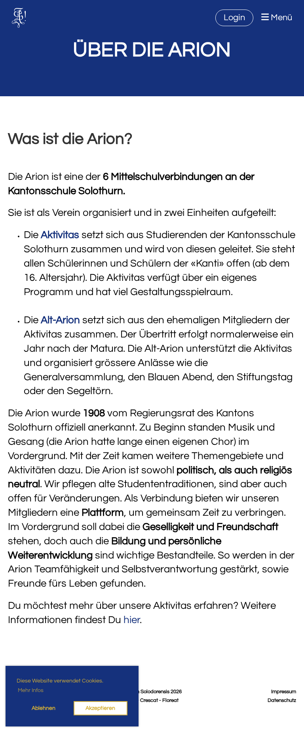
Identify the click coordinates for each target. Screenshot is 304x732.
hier (132, 620)
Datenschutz (282, 700)
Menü (280, 17)
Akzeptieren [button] (100, 708)
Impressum (283, 691)
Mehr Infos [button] (31, 690)
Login (234, 17)
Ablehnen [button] (43, 708)
